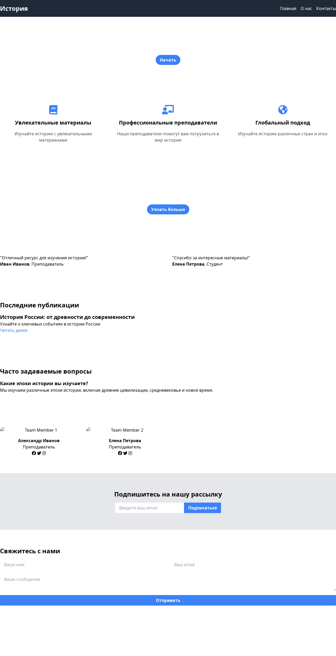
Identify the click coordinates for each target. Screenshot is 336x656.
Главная (288, 8)
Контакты (326, 8)
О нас (306, 8)
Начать (168, 60)
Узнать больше (168, 209)
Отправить (168, 600)
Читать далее (14, 330)
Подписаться (202, 508)
